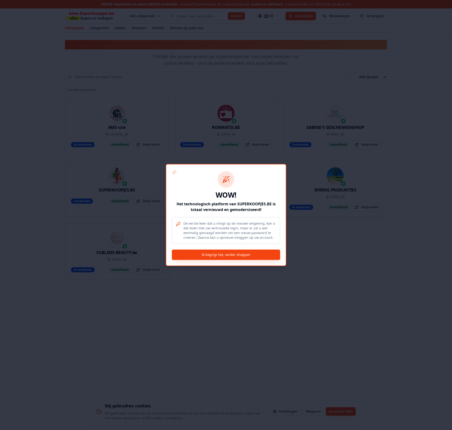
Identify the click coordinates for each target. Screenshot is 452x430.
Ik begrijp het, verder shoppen (226, 254)
